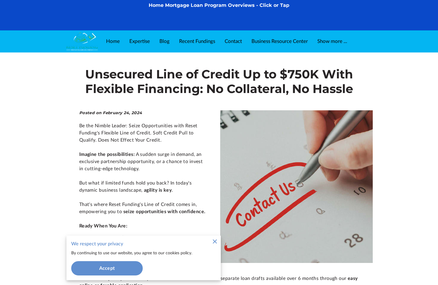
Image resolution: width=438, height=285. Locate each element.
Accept (107, 268)
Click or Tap (274, 5)
